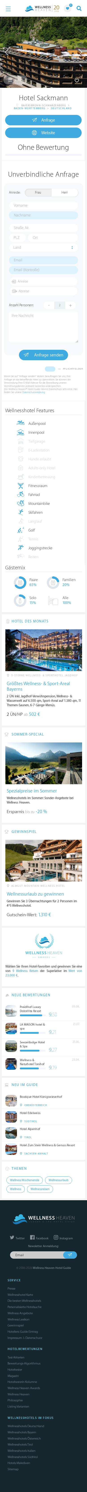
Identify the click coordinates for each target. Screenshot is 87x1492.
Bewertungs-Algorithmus (24, 1363)
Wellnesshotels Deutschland (26, 1426)
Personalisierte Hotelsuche (24, 1307)
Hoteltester (15, 1370)
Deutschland (61, 108)
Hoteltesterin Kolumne (22, 1382)
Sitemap (13, 1469)
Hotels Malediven (19, 1463)
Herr (65, 192)
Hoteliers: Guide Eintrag (23, 1332)
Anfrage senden (48, 355)
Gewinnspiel (16, 1325)
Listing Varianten (18, 1406)
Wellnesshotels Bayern (22, 1432)
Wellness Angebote (20, 1313)
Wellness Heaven (18, 1394)
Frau (38, 192)
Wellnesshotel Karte (20, 1295)
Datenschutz (33, 1338)
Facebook (41, 1238)
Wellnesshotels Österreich (24, 1438)
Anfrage (48, 120)
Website (48, 132)
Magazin (13, 1376)
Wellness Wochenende (24, 1180)
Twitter (20, 1238)
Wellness (15, 1189)
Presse (11, 1288)
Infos (18, 79)
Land (17, 247)
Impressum (15, 1338)
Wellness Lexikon (18, 1319)
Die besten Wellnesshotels (24, 1301)
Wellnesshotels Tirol (20, 1444)
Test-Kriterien (16, 1357)
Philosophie (15, 1400)
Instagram (66, 1238)
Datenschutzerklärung (33, 392)
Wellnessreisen (40, 1189)
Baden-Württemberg (30, 108)
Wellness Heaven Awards (24, 1388)
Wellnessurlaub (58, 1180)
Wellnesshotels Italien (21, 1451)
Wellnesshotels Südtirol (23, 1457)
